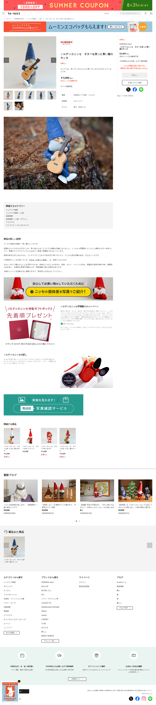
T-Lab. (43, 623)
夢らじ (43, 632)
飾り (118, 590)
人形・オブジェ (21, 219)
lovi (42, 595)
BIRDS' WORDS (47, 636)
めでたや (44, 628)
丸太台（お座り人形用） (38, 260)
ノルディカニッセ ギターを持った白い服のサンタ (67, 448)
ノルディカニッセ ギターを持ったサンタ (30, 447)
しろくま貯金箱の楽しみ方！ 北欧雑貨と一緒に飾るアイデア (21, 506)
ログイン (82, 582)
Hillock (44, 611)
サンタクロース (23, 225)
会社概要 (95, 690)
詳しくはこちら (68, 324)
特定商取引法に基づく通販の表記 (114, 690)
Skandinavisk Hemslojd (50, 607)
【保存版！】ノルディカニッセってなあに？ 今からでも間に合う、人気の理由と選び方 (135, 506)
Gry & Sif (44, 586)
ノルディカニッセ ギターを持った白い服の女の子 (12, 448)
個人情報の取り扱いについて (143, 690)
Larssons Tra (46, 603)
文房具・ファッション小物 (14, 599)
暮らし (119, 603)
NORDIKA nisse (19, 19)
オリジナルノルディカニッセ (15, 619)
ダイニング (8, 586)
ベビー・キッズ (10, 603)
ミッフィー (8, 628)
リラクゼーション (10, 595)
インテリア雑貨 (31, 19)
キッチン (7, 590)
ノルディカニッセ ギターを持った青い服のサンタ (14, 561)
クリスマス (10, 222)
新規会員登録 (84, 586)
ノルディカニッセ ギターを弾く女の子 (49, 447)
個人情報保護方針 (129, 690)
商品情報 (120, 586)
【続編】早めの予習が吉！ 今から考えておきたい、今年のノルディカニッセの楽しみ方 (97, 506)
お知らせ (89, 690)
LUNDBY (44, 619)
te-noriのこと (122, 582)
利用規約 (101, 690)
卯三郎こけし (46, 590)
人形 (40, 19)
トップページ (7, 19)
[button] (6, 60)
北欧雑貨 (9, 216)
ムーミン (7, 623)
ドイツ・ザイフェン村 (49, 599)
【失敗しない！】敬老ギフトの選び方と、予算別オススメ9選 (59, 506)
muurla (44, 615)
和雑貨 (6, 611)
